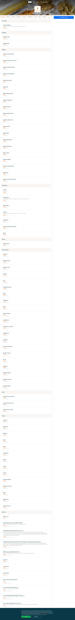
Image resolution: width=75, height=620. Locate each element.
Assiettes (8, 16)
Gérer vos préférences (42, 613)
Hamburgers (19, 16)
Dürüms (24, 16)
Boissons (44, 16)
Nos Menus (3, 16)
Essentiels (36, 616)
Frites (36, 16)
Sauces (40, 16)
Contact (37, 2)
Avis (33, 2)
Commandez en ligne (64, 17)
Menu (30, 2)
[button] (50, 16)
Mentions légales (44, 2)
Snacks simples (30, 16)
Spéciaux (13, 16)
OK (26, 616)
